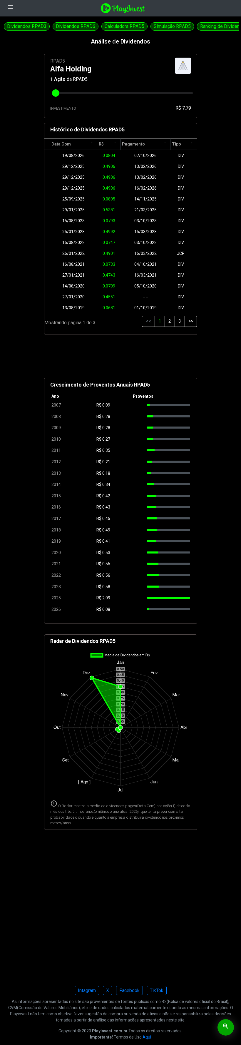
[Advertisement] (121, 358)
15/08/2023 (73, 220)
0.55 (106, 563)
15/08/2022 (73, 242)
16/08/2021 (73, 264)
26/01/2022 (73, 253)
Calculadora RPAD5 (124, 26)
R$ (101, 144)
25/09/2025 (73, 199)
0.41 (106, 541)
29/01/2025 (73, 210)
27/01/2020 (73, 297)
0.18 (106, 473)
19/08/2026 (73, 155)
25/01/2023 (73, 231)
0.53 (106, 552)
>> (190, 321)
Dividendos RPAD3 (26, 26)
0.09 (106, 405)
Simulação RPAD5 (172, 26)
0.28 (106, 416)
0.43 (106, 507)
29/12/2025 (73, 166)
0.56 (106, 575)
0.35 (106, 450)
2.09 (106, 598)
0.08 (106, 609)
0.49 (106, 530)
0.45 (106, 518)
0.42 (106, 496)
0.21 (106, 461)
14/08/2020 (73, 286)
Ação (60, 79)
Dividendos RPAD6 (75, 26)
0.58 (106, 586)
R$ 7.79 (183, 108)
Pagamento (133, 144)
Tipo (176, 144)
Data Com (61, 144)
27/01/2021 (73, 275)
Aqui (147, 1037)
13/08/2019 (73, 307)
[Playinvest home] (123, 8)
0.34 (106, 484)
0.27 (106, 439)
